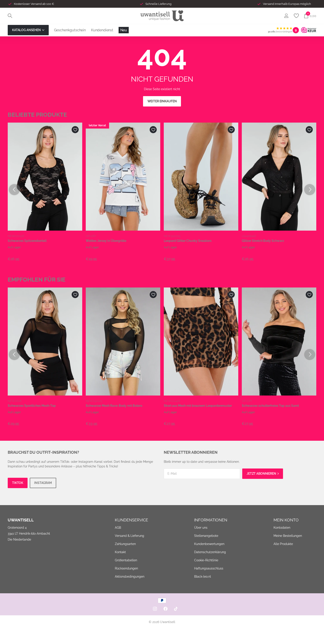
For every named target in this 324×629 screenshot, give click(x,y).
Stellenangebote (206, 536)
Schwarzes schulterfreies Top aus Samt (270, 405)
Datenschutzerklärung (210, 552)
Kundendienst (102, 30)
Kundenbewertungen (209, 544)
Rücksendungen (126, 568)
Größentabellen (126, 560)
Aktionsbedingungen (129, 576)
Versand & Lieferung (129, 536)
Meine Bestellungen (288, 536)
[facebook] (166, 609)
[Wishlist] (296, 16)
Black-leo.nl (202, 576)
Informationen (210, 520)
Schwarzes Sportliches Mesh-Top (32, 405)
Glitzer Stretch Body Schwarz (263, 241)
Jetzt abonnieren (262, 473)
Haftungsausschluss (208, 568)
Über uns (200, 527)
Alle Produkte (283, 544)
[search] (10, 16)
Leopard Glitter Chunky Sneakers (188, 241)
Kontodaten (282, 527)
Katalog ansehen (26, 30)
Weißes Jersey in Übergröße (106, 241)
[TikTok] (176, 609)
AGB (118, 527)
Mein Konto (286, 520)
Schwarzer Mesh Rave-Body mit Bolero (114, 405)
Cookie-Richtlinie (206, 560)
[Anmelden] (286, 16)
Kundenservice (131, 520)
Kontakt (120, 552)
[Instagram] (155, 609)
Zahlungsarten (125, 544)
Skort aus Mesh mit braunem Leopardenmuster (198, 405)
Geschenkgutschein (70, 30)
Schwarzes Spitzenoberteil (27, 241)
